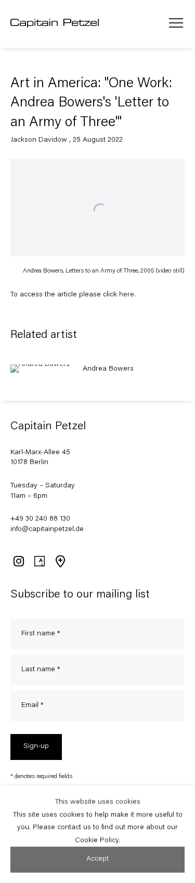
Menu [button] (176, 24)
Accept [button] (97, 859)
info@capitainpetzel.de (47, 529)
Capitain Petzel (54, 24)
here (126, 294)
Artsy (39, 561)
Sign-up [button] (36, 746)
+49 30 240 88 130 (40, 519)
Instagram (18, 561)
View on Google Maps (60, 561)
